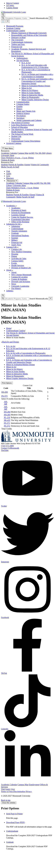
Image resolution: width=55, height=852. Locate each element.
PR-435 (7, 420)
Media (3, 167)
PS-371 (7, 423)
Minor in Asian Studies (30, 93)
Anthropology (22, 58)
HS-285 (7, 415)
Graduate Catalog (13, 28)
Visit (8, 171)
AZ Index (10, 5)
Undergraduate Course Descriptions (25, 141)
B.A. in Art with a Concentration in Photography (26, 353)
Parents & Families (16, 165)
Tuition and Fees (18, 44)
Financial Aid (16, 47)
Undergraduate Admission (21, 42)
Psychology (21, 116)
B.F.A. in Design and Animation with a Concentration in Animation (37, 75)
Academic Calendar (9, 153)
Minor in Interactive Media (32, 95)
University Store (14, 156)
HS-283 (4, 392)
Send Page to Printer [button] (14, 814)
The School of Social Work (22, 134)
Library (49, 153)
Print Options (7, 383)
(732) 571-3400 (7, 446)
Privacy (29, 791)
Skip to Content (12, 3)
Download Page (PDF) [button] (15, 822)
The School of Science (20, 123)
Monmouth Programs (14, 26)
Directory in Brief (18, 37)
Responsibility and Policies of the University (29, 35)
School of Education (19, 127)
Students (4, 165)
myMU (32, 153)
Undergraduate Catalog (15, 31)
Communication (22, 102)
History (19, 109)
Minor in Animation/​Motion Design (35, 86)
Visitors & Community (40, 165)
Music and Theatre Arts (25, 111)
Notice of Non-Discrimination (13, 791)
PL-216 (7, 417)
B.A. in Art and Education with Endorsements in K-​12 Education (34, 66)
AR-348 (6, 403)
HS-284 (7, 412)
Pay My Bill (40, 153)
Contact (10, 448)
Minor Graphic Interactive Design (35, 100)
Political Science (23, 113)
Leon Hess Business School (22, 125)
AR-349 (6, 408)
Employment (34, 785)
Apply (8, 173)
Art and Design (22, 60)
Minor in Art (26, 88)
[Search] (3, 18)
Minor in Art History (29, 90)
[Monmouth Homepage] (13, 12)
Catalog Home (12, 8)
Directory (10, 178)
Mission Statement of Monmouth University (29, 33)
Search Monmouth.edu (39, 18)
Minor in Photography (30, 97)
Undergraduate (12, 831)
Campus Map (23, 153)
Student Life (16, 136)
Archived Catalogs (13, 143)
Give (8, 176)
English (19, 106)
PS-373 (4, 396)
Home (8, 328)
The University (17, 40)
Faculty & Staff (13, 167)
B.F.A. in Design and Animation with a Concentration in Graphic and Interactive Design (37, 81)
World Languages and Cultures (28, 120)
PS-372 (7, 426)
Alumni (27, 165)
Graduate (10, 842)
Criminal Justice (22, 104)
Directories (15, 139)
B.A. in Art (26, 63)
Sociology (20, 118)
